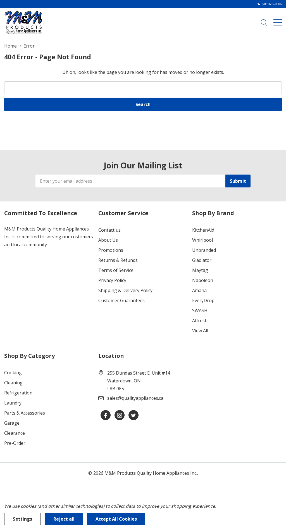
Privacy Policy (112, 280)
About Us (108, 240)
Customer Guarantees (121, 300)
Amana (199, 290)
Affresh (200, 321)
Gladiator (201, 260)
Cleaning (13, 383)
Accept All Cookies (116, 519)
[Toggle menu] (277, 22)
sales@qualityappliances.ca (135, 398)
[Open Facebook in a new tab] (105, 415)
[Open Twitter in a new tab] (133, 415)
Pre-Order (14, 443)
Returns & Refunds (118, 260)
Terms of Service (116, 270)
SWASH (200, 310)
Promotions (110, 250)
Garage (12, 423)
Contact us (109, 230)
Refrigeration (18, 393)
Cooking (13, 373)
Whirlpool (202, 240)
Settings (22, 519)
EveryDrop (203, 300)
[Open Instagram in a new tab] (119, 415)
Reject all (64, 519)
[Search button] (264, 22)
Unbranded (204, 250)
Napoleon (202, 280)
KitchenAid (203, 230)
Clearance (14, 433)
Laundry (13, 403)
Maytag (200, 270)
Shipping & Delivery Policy (125, 290)
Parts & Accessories (24, 413)
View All (200, 331)
